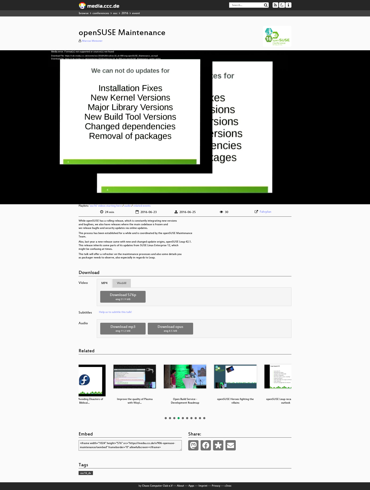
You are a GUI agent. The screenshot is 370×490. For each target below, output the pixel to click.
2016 (124, 13)
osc (115, 13)
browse (84, 13)
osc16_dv (85, 473)
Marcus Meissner (92, 41)
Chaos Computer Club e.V (157, 485)
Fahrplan (265, 212)
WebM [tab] (121, 283)
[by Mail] (230, 445)
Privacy (216, 485)
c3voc (228, 485)
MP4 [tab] (104, 283)
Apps (191, 485)
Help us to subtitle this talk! (115, 312)
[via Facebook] (206, 445)
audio (127, 205)
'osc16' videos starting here (105, 205)
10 (204, 418)
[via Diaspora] (218, 445)
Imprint (202, 485)
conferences (100, 13)
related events (142, 205)
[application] (185, 127)
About (180, 485)
